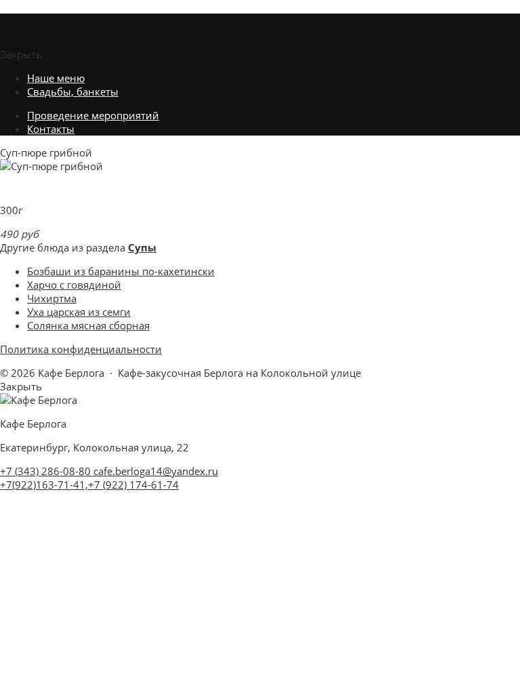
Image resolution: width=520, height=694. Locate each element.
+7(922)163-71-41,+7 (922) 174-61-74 (89, 484)
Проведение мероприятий (93, 115)
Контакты (50, 129)
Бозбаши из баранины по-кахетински (121, 271)
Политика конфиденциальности (81, 349)
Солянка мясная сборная (88, 325)
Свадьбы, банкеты (72, 91)
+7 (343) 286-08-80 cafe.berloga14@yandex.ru (109, 471)
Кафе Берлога (33, 7)
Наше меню (56, 78)
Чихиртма (52, 298)
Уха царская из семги (79, 312)
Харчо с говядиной (74, 284)
